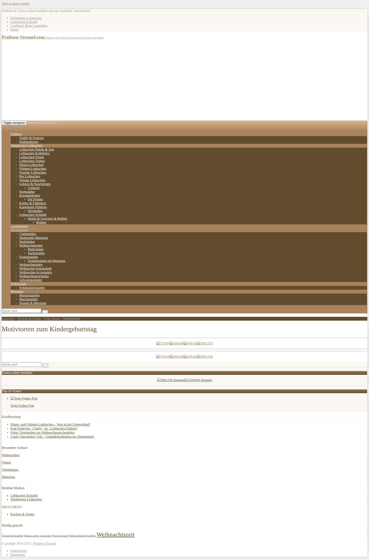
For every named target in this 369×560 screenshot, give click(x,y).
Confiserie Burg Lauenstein (28, 26)
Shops (14, 29)
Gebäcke (34, 188)
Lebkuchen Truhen (32, 161)
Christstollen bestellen (12, 536)
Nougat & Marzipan (32, 303)
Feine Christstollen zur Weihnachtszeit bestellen (42, 432)
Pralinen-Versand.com (42, 122)
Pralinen (16, 134)
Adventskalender (30, 280)
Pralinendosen (28, 142)
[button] (12, 507)
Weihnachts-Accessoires (35, 272)
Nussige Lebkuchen (32, 172)
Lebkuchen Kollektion (34, 153)
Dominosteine (28, 257)
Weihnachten (19, 230)
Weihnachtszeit (116, 534)
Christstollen (27, 234)
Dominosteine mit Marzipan (46, 261)
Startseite (8, 318)
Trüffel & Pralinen (31, 138)
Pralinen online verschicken (37, 536)
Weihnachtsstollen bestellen (82, 536)
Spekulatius (27, 191)
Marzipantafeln (29, 295)
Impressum (17, 554)
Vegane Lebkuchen (32, 180)
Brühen (41, 222)
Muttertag (8, 477)
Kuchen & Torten (29, 318)
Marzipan (17, 291)
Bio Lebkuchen (29, 176)
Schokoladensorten (32, 287)
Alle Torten (52, 318)
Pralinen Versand (44, 543)
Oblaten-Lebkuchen (32, 168)
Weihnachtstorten (30, 245)
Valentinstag (10, 469)
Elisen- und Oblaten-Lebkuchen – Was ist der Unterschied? (50, 424)
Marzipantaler (28, 299)
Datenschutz (18, 551)
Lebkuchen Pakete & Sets (36, 149)
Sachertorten (36, 253)
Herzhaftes (35, 211)
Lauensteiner (19, 226)
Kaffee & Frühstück (32, 203)
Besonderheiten (29, 195)
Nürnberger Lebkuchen (26, 18)
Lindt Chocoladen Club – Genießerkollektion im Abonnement (52, 436)
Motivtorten (36, 249)
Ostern (6, 462)
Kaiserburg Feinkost (33, 207)
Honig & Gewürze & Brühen (47, 218)
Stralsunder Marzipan (33, 238)
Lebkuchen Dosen (31, 157)
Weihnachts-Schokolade (35, 268)
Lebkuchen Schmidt (23, 22)
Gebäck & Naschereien (35, 184)
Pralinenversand (60, 536)
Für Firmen (35, 199)
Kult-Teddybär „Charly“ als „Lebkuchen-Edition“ (44, 428)
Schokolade (18, 284)
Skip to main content (15, 3)
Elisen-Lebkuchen (31, 165)
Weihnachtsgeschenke (34, 276)
